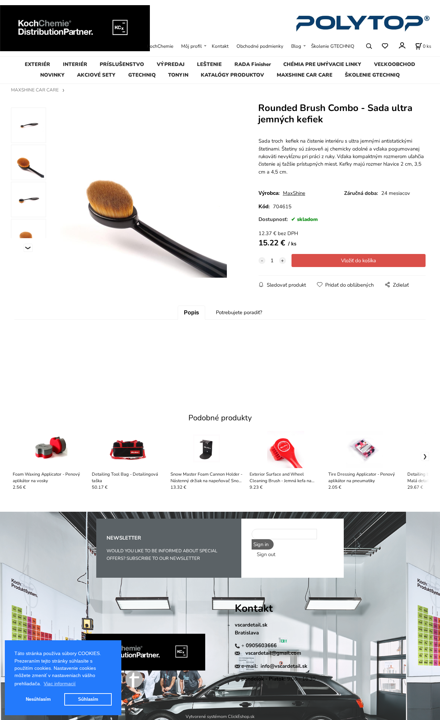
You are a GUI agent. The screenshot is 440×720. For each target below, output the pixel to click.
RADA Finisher (252, 64)
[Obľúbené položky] (385, 46)
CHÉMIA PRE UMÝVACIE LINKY (322, 64)
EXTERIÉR (37, 64)
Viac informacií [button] (60, 683)
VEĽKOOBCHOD (394, 64)
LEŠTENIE (209, 64)
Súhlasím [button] (88, 699)
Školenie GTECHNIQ (332, 46)
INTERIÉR (75, 64)
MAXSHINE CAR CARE (304, 74)
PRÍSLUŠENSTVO (122, 64)
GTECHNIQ (142, 74)
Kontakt (220, 46)
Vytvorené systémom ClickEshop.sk (220, 716)
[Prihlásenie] (402, 45)
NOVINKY (52, 74)
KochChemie (160, 46)
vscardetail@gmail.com (273, 653)
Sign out (266, 554)
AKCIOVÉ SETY (96, 74)
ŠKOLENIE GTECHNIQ (372, 74)
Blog (296, 46)
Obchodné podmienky (259, 46)
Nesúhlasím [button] (38, 699)
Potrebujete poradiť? (239, 312)
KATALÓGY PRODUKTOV (232, 74)
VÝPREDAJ (171, 64)
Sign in (260, 544)
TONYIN (178, 74)
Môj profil (191, 46)
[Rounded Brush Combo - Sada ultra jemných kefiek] (143, 194)
